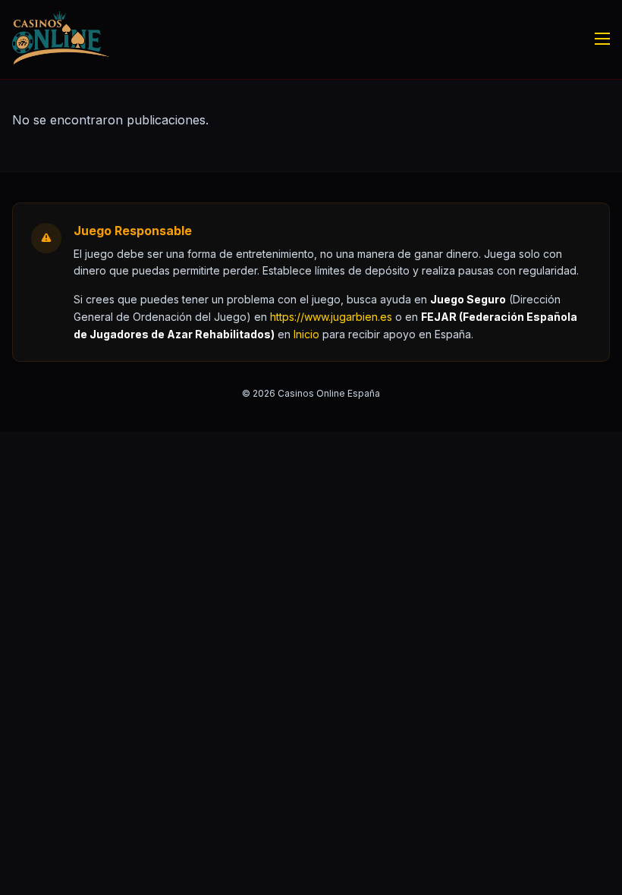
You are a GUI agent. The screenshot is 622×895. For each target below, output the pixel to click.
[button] (306, 334)
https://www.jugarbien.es (331, 316)
